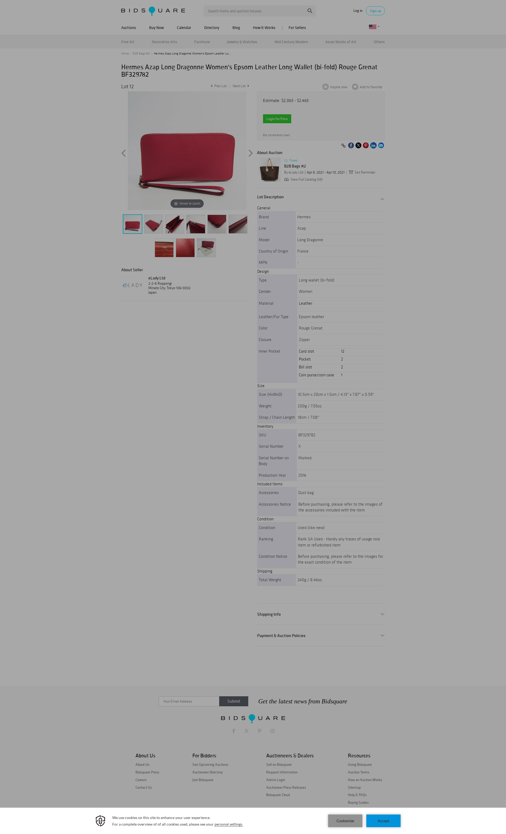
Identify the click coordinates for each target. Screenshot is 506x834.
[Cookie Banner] (253, 821)
